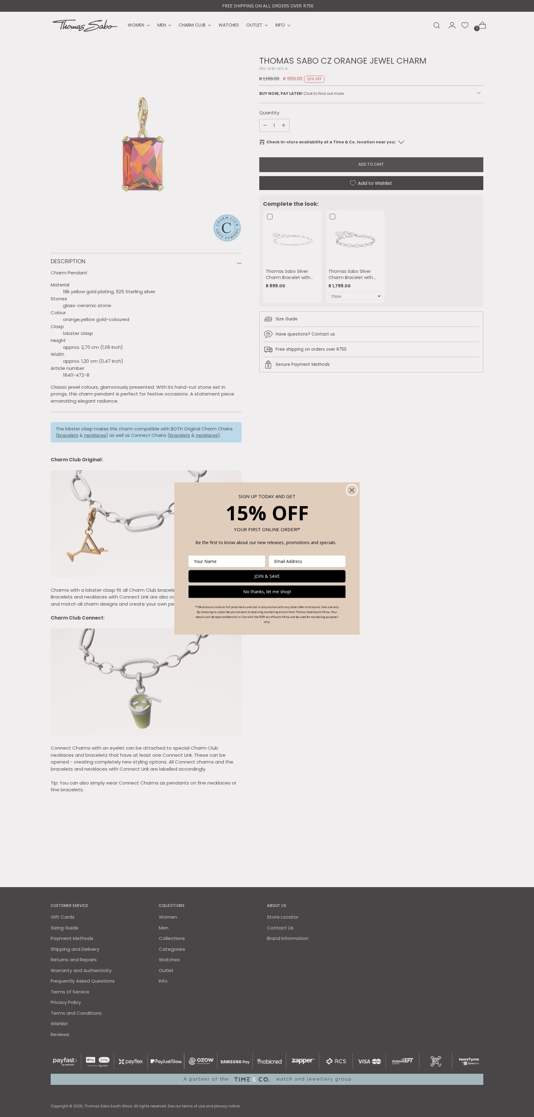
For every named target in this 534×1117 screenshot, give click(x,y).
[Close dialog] (351, 490)
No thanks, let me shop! (267, 591)
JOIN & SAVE (267, 576)
